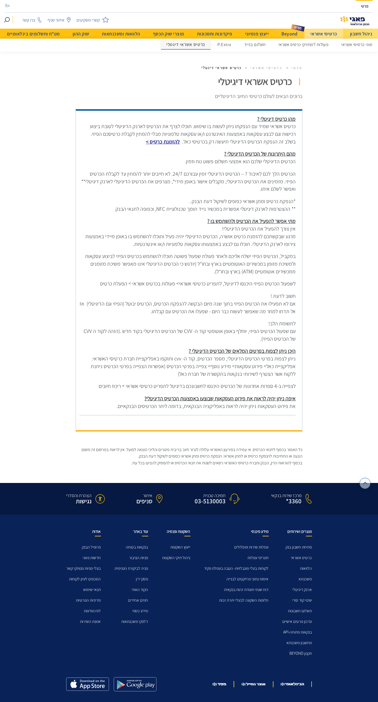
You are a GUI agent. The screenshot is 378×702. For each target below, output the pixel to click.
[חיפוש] (7, 20)
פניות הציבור (138, 557)
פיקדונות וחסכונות (214, 34)
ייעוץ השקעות (180, 547)
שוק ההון (81, 34)
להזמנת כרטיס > (163, 141)
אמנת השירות (90, 621)
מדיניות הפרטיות (88, 600)
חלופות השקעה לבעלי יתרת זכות (243, 600)
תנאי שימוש (92, 589)
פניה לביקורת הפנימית (131, 568)
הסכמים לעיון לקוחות (85, 579)
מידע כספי (140, 610)
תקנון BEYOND (300, 653)
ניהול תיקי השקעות (176, 557)
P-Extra (224, 44)
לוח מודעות (92, 610)
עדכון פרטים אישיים (297, 621)
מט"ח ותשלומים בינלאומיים (33, 34)
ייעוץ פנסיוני (257, 34)
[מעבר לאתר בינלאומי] (292, 684)
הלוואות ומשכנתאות (121, 34)
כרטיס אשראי (301, 557)
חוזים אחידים (138, 600)
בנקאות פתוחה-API (297, 632)
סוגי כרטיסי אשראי (356, 44)
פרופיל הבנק (91, 547)
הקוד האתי (140, 589)
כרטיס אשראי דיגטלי (186, 45)
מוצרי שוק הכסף (168, 34)
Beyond (289, 34)
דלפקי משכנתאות (134, 621)
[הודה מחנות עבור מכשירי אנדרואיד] (135, 684)
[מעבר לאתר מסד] (219, 684)
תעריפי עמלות (257, 557)
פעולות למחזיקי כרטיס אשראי (303, 44)
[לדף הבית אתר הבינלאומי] (355, 21)
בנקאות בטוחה (137, 547)
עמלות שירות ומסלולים (251, 547)
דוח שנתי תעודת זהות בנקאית (246, 589)
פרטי (365, 6)
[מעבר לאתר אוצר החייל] (253, 684)
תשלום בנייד (255, 44)
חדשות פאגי (92, 557)
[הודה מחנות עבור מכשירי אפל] (87, 684)
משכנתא (305, 579)
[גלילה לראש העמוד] (365, 483)
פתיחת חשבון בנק (299, 547)
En (7, 6)
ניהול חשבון (361, 34)
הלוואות (306, 568)
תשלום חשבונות (300, 610)
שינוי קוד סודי (302, 600)
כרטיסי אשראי (323, 34)
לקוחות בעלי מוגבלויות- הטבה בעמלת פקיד (236, 568)
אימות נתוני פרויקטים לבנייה (247, 579)
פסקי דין (142, 579)
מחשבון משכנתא (299, 642)
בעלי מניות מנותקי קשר (83, 568)
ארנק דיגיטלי (302, 589)
